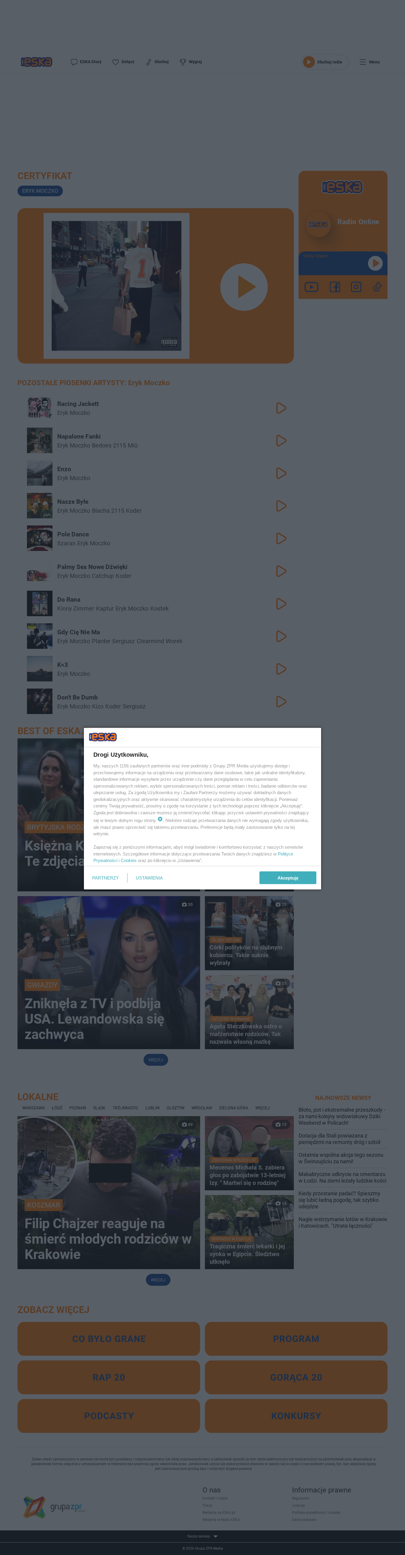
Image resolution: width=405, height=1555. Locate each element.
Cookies (129, 860)
